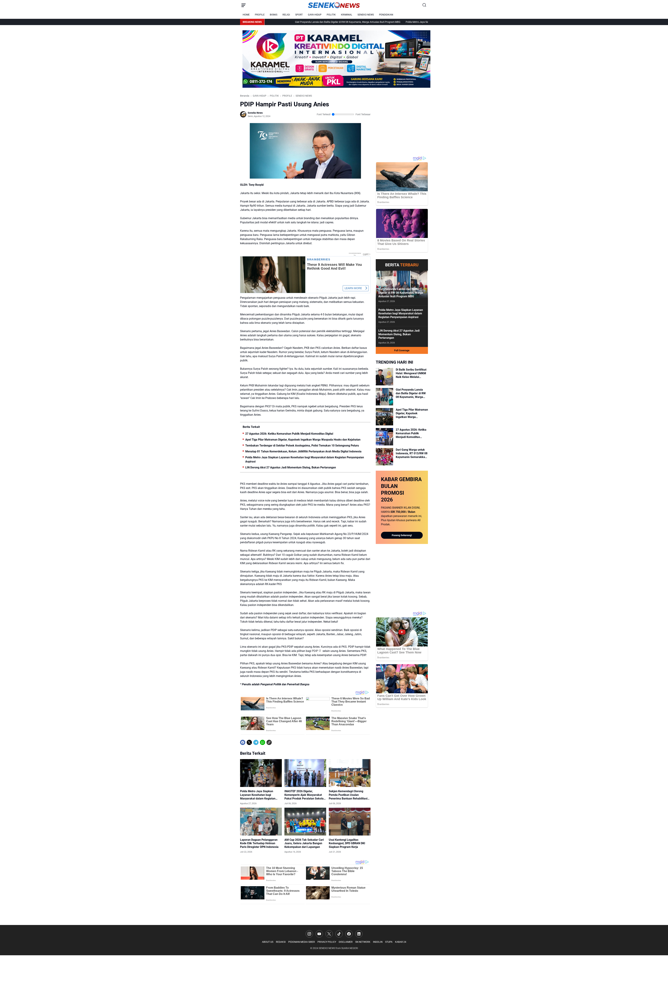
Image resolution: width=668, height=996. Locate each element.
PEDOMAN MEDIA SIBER (301, 941)
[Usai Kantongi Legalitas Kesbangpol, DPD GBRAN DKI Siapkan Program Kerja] (350, 822)
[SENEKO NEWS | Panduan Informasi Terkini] (334, 5)
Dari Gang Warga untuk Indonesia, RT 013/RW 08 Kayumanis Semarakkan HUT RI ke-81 (411, 453)
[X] (249, 742)
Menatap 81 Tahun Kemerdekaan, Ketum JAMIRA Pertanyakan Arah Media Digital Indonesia (303, 451)
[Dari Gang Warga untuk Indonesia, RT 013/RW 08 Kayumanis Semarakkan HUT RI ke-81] (384, 456)
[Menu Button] (243, 5)
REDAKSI (281, 941)
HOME (246, 14)
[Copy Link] (269, 742)
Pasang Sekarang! (402, 535)
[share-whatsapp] (275, 742)
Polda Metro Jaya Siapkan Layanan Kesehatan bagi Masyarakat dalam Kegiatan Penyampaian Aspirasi (396, 22)
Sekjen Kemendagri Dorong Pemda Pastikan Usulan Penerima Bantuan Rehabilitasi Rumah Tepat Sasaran (348, 795)
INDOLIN (378, 941)
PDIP (315, 651)
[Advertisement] (402, 124)
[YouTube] (319, 934)
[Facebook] (242, 742)
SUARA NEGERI (349, 948)
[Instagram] (309, 934)
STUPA (388, 941)
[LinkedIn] (359, 934)
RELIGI (286, 14)
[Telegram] (256, 742)
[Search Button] (424, 5)
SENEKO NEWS (365, 14)
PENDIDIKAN (386, 14)
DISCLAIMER (346, 941)
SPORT (299, 14)
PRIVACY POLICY (326, 941)
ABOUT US (267, 941)
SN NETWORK (362, 941)
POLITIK (331, 14)
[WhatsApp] (262, 742)
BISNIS (273, 14)
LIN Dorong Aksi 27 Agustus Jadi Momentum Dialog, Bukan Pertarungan (290, 467)
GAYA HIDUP (314, 14)
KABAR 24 (400, 941)
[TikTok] (339, 934)
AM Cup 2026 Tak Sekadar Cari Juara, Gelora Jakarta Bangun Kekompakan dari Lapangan (304, 843)
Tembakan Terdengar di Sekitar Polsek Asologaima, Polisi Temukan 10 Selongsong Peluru (302, 445)
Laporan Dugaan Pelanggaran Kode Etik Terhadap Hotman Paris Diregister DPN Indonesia (259, 843)
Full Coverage (401, 350)
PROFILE (260, 14)
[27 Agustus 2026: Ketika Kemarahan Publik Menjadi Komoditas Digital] (384, 436)
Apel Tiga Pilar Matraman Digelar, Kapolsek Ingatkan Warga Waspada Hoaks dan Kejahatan (302, 439)
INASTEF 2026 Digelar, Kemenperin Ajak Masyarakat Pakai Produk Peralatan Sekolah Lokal (304, 795)
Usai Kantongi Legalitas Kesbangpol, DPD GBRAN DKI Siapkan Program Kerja (347, 843)
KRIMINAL (346, 14)
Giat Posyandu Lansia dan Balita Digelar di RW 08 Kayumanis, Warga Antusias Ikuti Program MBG (282, 22)
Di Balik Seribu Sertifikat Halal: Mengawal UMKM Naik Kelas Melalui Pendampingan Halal (411, 373)
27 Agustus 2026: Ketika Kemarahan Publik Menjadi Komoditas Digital (289, 433)
